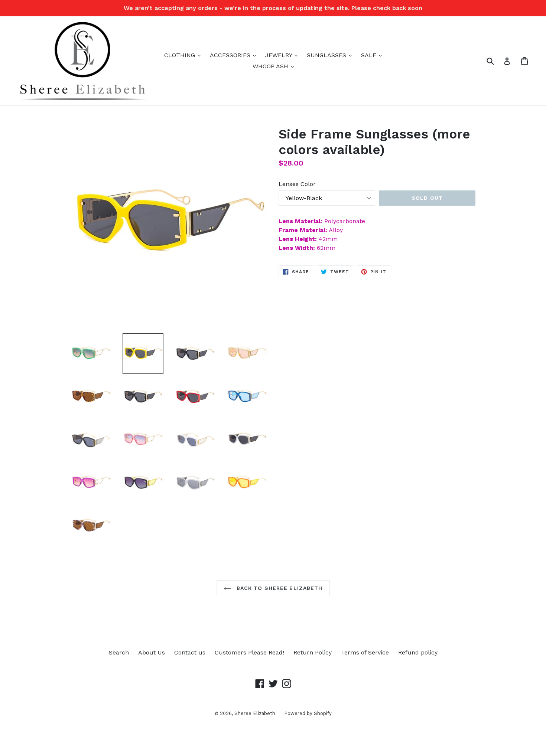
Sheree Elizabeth (255, 713)
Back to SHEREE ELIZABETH (279, 588)
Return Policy (312, 652)
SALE (373, 55)
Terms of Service (365, 652)
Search (119, 652)
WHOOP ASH (275, 66)
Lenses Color (297, 183)
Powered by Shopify (308, 713)
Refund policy (418, 652)
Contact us (189, 652)
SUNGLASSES (331, 55)
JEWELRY (283, 55)
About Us (151, 652)
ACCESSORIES (235, 55)
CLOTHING (184, 55)
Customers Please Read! (249, 652)
